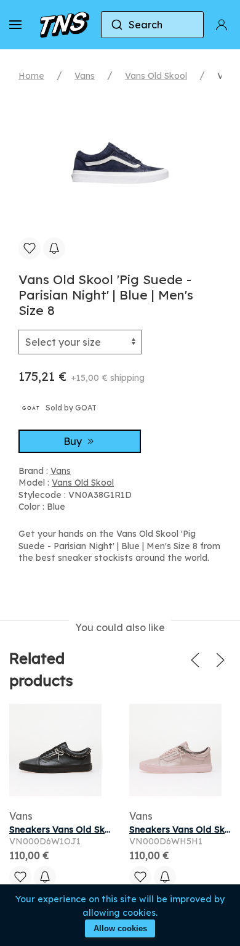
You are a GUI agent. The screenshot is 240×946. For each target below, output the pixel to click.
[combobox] (152, 24)
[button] (15, 24)
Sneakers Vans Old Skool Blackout (84, 829)
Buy (73, 441)
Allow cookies (120, 928)
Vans (84, 75)
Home (31, 75)
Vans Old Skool (156, 75)
